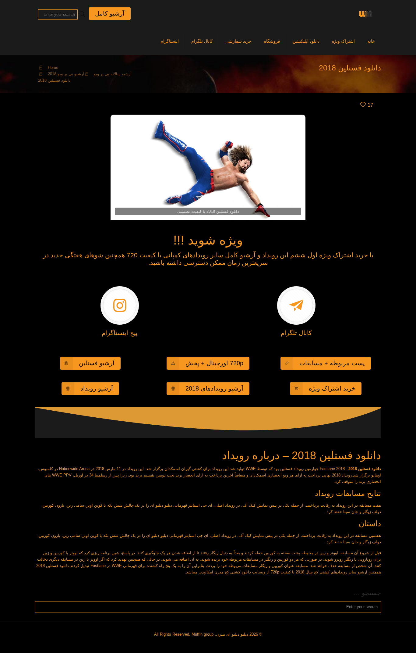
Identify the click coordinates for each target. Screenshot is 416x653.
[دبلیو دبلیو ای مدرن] (366, 13)
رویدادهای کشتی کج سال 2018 (321, 572)
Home (53, 67)
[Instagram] (210, 643)
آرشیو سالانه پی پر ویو (113, 74)
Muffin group (202, 634)
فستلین (286, 468)
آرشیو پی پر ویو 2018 (66, 74)
